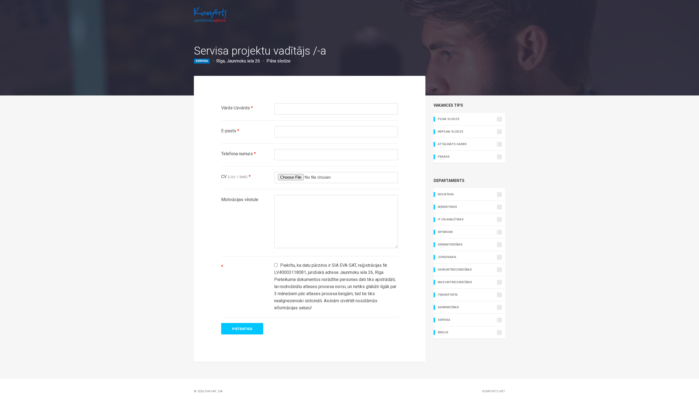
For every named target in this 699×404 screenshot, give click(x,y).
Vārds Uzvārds (237, 107)
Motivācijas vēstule (239, 199)
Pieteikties (242, 329)
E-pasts (230, 130)
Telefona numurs (238, 153)
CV (236, 176)
